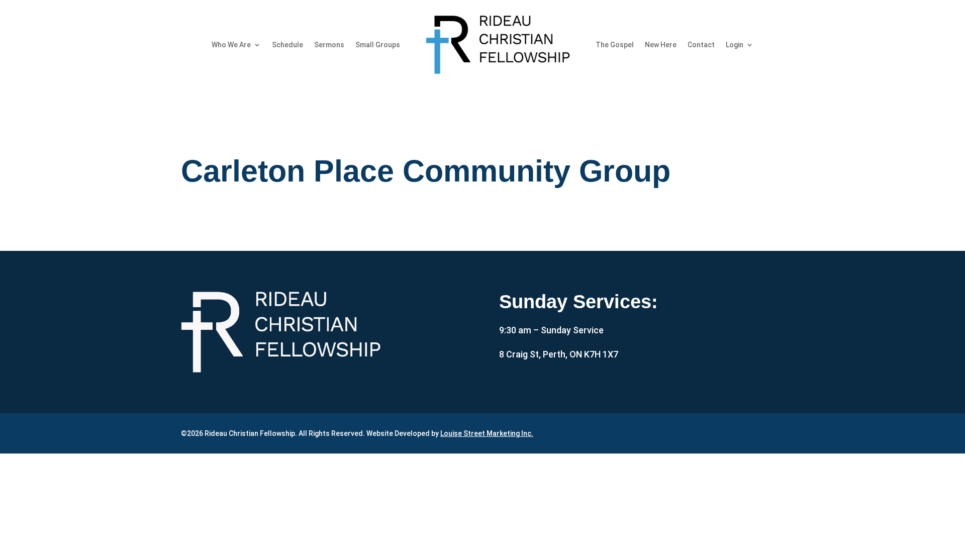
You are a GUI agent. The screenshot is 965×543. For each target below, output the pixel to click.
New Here (661, 45)
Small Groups (377, 45)
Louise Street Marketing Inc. (486, 433)
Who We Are (231, 45)
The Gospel (615, 45)
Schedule (287, 45)
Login (734, 45)
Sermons (329, 45)
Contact (701, 45)
